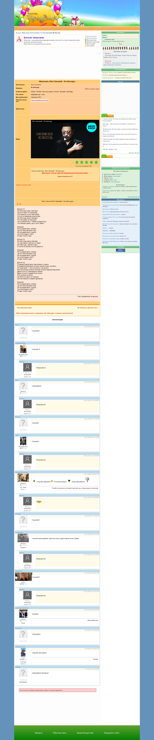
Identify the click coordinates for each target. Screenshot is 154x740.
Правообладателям (85, 732)
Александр (108, 55)
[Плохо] (81, 162)
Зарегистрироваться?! (65, 176)
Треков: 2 (23, 664)
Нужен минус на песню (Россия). (111, 236)
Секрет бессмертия (108, 139)
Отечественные (34, 33)
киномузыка (116, 176)
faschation (119, 174)
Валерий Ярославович (21, 472)
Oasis (115, 180)
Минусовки (46, 28)
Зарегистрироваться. (118, 41)
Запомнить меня (109, 39)
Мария (134, 55)
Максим (129, 55)
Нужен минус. (106, 209)
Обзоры (74, 28)
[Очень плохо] (77, 162)
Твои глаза (105, 144)
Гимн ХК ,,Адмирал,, (108, 149)
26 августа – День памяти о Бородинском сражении (120, 63)
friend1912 (18, 628)
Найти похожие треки (92, 89)
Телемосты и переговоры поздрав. (111, 238)
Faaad (17, 325)
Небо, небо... (106, 124)
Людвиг (124, 55)
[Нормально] (86, 162)
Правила (38, 732)
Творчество (87, 28)
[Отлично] (96, 162)
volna (17, 435)
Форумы (98, 28)
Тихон (110, 57)
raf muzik (18, 514)
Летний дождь (115, 182)
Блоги (57, 28)
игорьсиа (94, 296)
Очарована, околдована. (109, 186)
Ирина (119, 55)
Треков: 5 (23, 489)
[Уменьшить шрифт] (18, 204)
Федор (115, 57)
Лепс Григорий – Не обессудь (42, 121)
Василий (114, 55)
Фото (65, 28)
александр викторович (21, 608)
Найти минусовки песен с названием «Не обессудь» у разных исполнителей (44, 313)
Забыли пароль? (107, 41)
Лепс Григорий (47, 33)
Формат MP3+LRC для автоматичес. (112, 214)
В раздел (104, 197)
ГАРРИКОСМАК (20, 343)
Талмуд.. (105, 221)
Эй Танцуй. (105, 75)
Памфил (105, 57)
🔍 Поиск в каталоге (91, 36)
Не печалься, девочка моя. (87, 308)
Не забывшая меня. (25, 308)
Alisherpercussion (20, 647)
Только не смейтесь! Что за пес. (110, 217)
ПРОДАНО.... (106, 230)
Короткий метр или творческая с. (111, 223)
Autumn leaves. (106, 190)
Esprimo (21, 362)
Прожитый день (107, 129)
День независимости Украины (112, 65)
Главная (21, 28)
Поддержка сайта (111, 732)
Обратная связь (59, 732)
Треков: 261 (27, 377)
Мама (111, 178)
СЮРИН (17, 667)
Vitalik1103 (18, 571)
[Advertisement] (57, 62)
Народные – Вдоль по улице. (110, 72)
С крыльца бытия (107, 119)
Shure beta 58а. (106, 211)
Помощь (109, 28)
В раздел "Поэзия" (134, 153)
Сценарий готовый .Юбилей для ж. (111, 241)
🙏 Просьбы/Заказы (91, 38)
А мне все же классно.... (109, 77)
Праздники (33, 28)
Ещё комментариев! (133, 197)
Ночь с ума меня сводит (109, 134)
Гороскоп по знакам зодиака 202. (111, 233)
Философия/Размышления (40, 100)
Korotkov (18, 417)
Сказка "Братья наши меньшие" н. (111, 202)
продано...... (106, 228)
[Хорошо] (91, 162)
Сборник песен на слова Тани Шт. (111, 205)
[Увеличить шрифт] (20, 204)
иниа (16, 380)
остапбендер (19, 532)
